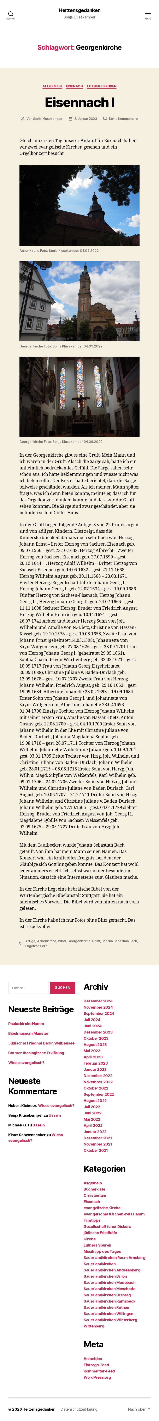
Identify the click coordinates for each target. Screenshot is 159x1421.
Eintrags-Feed (96, 1365)
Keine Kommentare (123, 119)
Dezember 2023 (98, 1032)
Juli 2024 (92, 1020)
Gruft (96, 941)
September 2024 (99, 1013)
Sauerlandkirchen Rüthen (106, 1307)
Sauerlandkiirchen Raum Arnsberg (115, 1257)
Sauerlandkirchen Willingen (108, 1313)
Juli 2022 (92, 1107)
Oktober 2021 (96, 1150)
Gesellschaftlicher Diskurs (107, 1226)
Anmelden (93, 1358)
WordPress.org (97, 1377)
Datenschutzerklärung (79, 1409)
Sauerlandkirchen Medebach (109, 1282)
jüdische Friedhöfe (100, 1233)
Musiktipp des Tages (102, 1251)
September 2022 (99, 1094)
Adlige (30, 941)
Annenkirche (46, 941)
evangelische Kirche (102, 1208)
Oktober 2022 (96, 1088)
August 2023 (95, 1044)
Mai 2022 (92, 1119)
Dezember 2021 (98, 1138)
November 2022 (98, 1082)
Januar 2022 (95, 1132)
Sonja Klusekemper (47, 119)
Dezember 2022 (98, 1076)
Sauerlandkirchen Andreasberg (112, 1270)
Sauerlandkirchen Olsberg (107, 1295)
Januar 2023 (95, 1069)
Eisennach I (79, 102)
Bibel (62, 941)
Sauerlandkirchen (100, 1264)
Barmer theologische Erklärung (36, 1053)
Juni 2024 (93, 1026)
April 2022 (93, 1125)
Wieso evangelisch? (26, 1062)
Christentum (95, 1195)
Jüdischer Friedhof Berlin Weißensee (41, 1043)
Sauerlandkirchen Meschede (109, 1289)
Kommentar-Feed (99, 1371)
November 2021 (98, 1144)
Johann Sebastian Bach (119, 941)
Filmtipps (92, 1220)
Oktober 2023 (96, 1038)
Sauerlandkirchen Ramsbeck (109, 1301)
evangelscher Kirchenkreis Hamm (114, 1214)
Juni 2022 (92, 1113)
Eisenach (74, 86)
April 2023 (93, 1057)
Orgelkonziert (36, 946)
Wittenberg (94, 1326)
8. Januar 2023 (85, 119)
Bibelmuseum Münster (28, 1033)
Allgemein (52, 86)
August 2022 (95, 1100)
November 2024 (98, 1007)
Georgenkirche (78, 941)
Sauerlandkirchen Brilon (105, 1276)
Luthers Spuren (102, 86)
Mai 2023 (92, 1051)
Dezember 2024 (98, 1001)
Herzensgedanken (79, 10)
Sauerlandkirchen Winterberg (110, 1320)
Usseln (55, 1115)
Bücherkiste (94, 1189)
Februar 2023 (96, 1063)
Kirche (89, 1239)
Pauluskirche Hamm (26, 1023)
